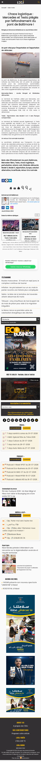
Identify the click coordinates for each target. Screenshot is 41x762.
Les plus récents (15, 428)
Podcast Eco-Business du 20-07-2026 (22, 468)
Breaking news (6, 242)
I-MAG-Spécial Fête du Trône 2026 (21, 437)
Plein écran (34, 380)
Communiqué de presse (25, 242)
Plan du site (15, 758)
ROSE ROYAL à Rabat (11, 588)
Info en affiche (14, 242)
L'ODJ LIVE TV (20, 741)
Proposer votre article (20, 733)
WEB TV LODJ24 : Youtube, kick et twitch (20, 374)
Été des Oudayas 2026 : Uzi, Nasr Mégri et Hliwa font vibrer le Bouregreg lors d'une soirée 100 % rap (19, 493)
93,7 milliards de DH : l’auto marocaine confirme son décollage (11, 237)
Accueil (4, 8)
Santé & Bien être (19, 244)
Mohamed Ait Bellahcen (16, 30)
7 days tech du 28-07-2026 (18, 444)
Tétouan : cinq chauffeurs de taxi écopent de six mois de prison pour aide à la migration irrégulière (20, 303)
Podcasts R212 (27, 247)
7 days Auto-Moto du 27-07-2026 (21, 448)
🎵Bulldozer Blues (14, 534)
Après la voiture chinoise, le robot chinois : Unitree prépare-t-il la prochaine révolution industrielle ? (30, 238)
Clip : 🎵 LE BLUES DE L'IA (16, 538)
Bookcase (33, 249)
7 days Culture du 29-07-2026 (19, 441)
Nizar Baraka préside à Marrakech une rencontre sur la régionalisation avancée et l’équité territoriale (20, 550)
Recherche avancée (9, 322)
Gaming (34, 242)
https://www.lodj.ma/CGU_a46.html (20, 414)
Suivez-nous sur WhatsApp (21, 267)
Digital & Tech (10, 244)
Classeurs (26, 428)
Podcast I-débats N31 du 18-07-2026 (22, 479)
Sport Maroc (9, 247)
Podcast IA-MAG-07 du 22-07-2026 (21, 472)
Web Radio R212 (20, 748)
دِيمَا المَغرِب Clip (12, 524)
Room (21, 247)
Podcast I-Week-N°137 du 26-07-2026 (22, 465)
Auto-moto (11, 8)
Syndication (25, 758)
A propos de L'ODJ (20, 726)
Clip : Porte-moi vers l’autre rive (20, 521)
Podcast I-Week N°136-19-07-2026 (21, 476)
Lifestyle (26, 244)
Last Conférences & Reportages (22, 249)
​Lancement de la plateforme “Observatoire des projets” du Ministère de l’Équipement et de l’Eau (27, 568)
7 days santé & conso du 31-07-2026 (22, 433)
